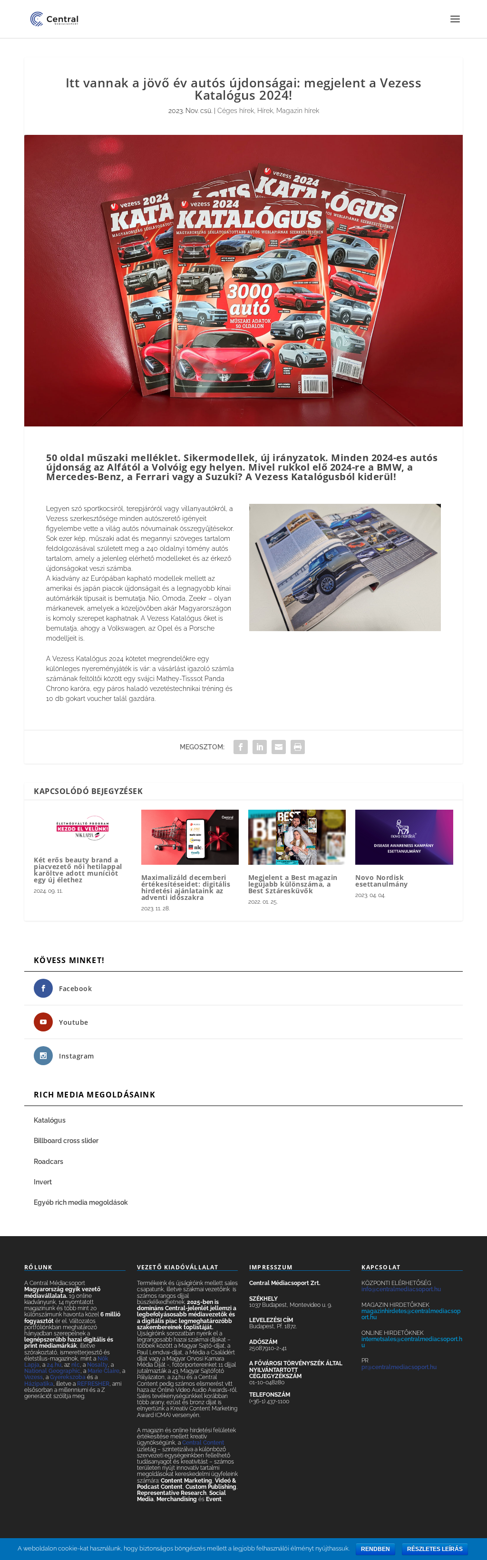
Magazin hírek (297, 110)
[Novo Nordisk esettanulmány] (404, 837)
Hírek (265, 110)
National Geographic (52, 1371)
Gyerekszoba (68, 1377)
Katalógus (50, 1120)
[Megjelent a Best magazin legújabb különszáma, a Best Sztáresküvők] (297, 837)
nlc (75, 1364)
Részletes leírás (435, 1549)
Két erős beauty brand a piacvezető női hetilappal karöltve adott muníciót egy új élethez (78, 869)
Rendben (375, 1549)
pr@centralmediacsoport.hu (399, 1367)
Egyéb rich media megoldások (81, 1202)
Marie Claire (103, 1371)
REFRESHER (93, 1383)
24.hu (54, 1364)
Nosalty (97, 1364)
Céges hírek (235, 110)
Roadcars (48, 1161)
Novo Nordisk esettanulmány (381, 881)
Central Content (203, 1442)
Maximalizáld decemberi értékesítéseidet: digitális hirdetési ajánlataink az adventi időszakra (186, 887)
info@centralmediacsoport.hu (401, 1289)
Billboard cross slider (66, 1140)
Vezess (33, 1377)
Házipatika (38, 1383)
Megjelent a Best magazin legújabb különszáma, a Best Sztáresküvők (293, 884)
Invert (43, 1182)
